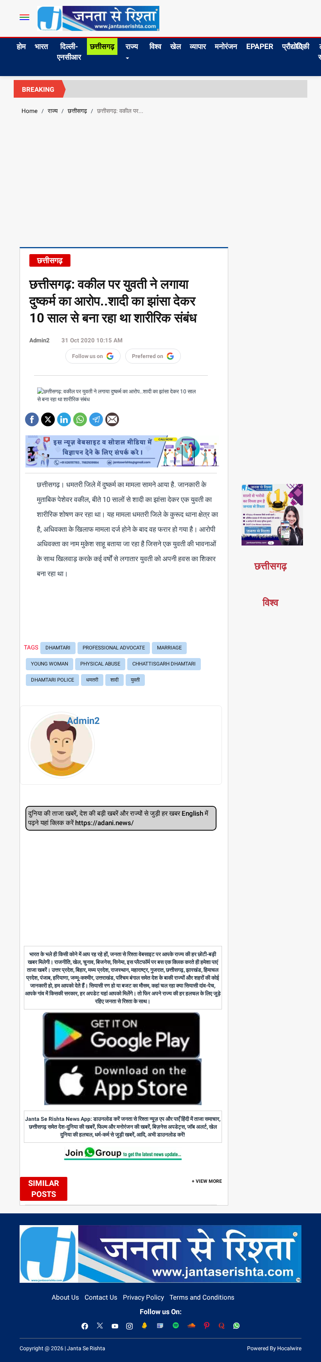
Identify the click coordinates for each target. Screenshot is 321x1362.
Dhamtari (57, 648)
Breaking (38, 89)
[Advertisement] (160, 180)
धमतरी (92, 680)
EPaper (259, 46)
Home (30, 111)
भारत (41, 46)
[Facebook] (32, 417)
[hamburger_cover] (24, 17)
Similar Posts (43, 1188)
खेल (175, 46)
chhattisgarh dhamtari (164, 664)
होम (21, 46)
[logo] (98, 18)
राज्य (132, 46)
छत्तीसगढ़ (102, 46)
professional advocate (114, 648)
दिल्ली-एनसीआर (69, 52)
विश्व (155, 46)
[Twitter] (48, 417)
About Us (65, 1297)
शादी (114, 680)
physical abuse (100, 664)
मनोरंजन (226, 46)
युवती (135, 680)
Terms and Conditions (202, 1297)
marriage (169, 648)
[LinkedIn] (64, 417)
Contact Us (101, 1297)
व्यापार (198, 46)
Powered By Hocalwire (274, 1348)
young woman (49, 664)
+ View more (207, 1181)
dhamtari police (52, 680)
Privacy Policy (143, 1297)
